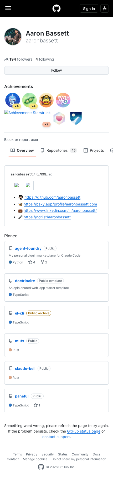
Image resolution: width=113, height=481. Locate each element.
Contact (13, 459)
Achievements (18, 86)
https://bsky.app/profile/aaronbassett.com (60, 204)
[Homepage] (56, 8)
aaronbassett (22, 174)
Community (80, 454)
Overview (25, 150)
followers (21, 59)
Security (48, 454)
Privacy (31, 454)
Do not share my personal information (79, 459)
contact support (56, 436)
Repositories (61, 150)
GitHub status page (83, 431)
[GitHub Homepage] (41, 467)
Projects (97, 150)
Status (63, 454)
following (44, 59)
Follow (56, 70)
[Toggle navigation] (8, 8)
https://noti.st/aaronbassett (47, 217)
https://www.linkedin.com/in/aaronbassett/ (60, 210)
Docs (96, 454)
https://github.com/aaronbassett (52, 197)
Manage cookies (35, 459)
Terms (17, 454)
